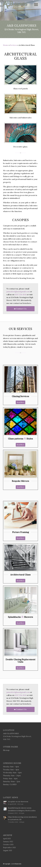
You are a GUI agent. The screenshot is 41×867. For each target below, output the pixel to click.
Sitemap (6, 750)
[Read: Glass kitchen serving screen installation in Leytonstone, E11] (5, 818)
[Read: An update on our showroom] (5, 803)
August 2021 (7, 850)
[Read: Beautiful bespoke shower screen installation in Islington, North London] (5, 809)
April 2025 (7, 839)
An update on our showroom (18, 802)
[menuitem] (35, 4)
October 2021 (8, 844)
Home (5, 45)
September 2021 (9, 847)
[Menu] (35, 4)
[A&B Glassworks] (17, 4)
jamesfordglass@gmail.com (18, 291)
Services (13, 45)
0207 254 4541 (20, 294)
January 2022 (8, 841)
